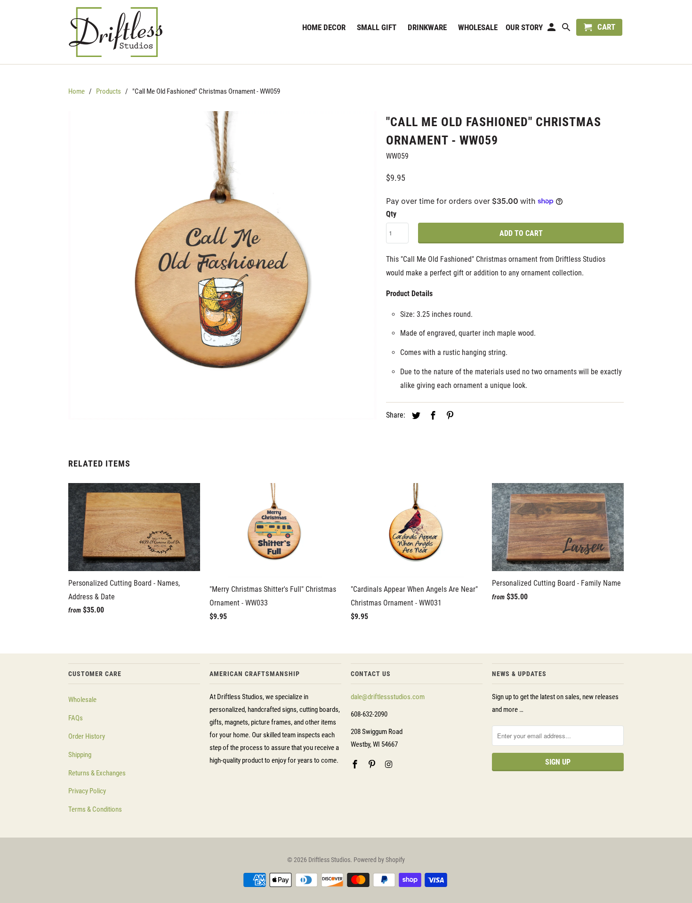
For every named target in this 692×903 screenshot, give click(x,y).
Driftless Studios (329, 859)
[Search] (567, 29)
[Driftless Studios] (134, 32)
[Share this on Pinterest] (448, 415)
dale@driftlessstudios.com (388, 697)
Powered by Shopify (379, 859)
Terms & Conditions (95, 809)
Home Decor (324, 27)
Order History (86, 736)
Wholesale (82, 699)
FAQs (75, 718)
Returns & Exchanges (97, 773)
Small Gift (376, 27)
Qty (391, 214)
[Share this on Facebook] (431, 415)
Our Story (524, 27)
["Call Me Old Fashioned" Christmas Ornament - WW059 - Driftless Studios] (222, 265)
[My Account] (552, 29)
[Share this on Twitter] (414, 415)
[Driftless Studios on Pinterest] (373, 764)
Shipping (79, 754)
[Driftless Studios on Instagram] (390, 764)
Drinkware (427, 27)
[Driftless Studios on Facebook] (356, 764)
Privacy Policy (87, 791)
